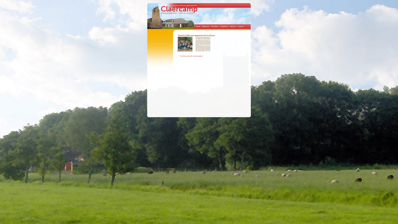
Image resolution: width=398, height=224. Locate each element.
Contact (240, 26)
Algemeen (205, 26)
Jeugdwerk (224, 26)
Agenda (233, 26)
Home (198, 26)
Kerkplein (214, 26)
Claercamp (179, 9)
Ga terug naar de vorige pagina (191, 56)
